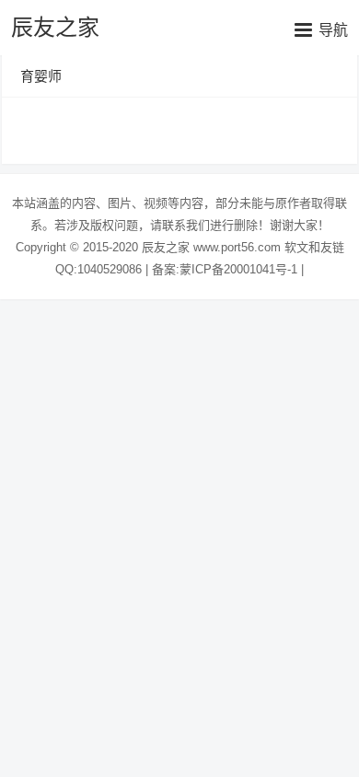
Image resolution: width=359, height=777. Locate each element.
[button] (321, 29)
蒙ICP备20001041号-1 (238, 269)
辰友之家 (55, 27)
